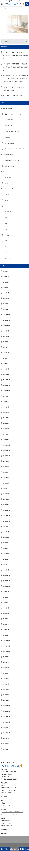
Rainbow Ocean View (9, 154)
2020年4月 (6, 684)
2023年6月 (6, 477)
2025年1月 (6, 374)
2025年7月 (6, 342)
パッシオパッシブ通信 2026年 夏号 (12, 95)
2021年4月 (6, 619)
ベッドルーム (8, 211)
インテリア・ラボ (8, 188)
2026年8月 (6, 271)
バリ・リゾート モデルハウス (9, 814)
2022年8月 (6, 532)
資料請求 (4, 833)
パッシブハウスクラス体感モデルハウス (12, 812)
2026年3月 (6, 298)
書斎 (6, 241)
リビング (7, 217)
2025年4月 (6, 358)
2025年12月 (6, 314)
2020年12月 (6, 640)
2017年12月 (6, 711)
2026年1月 (6, 309)
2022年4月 (6, 553)
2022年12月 (6, 510)
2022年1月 (6, 570)
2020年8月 (6, 662)
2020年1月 (6, 700)
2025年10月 (6, 325)
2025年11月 (6, 320)
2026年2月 (6, 303)
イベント (5, 171)
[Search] (26, 42)
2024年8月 (6, 401)
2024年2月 (6, 434)
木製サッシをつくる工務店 (9, 790)
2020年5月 (6, 678)
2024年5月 (6, 418)
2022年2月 (6, 564)
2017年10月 (6, 722)
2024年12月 (6, 380)
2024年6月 (6, 412)
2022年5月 (6, 548)
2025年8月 (6, 336)
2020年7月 (6, 667)
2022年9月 (6, 526)
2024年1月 (6, 439)
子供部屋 (7, 235)
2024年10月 (6, 390)
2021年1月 (6, 635)
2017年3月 (6, 727)
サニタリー (7, 206)
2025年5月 (6, 352)
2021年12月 (6, 575)
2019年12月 (6, 705)
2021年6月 (6, 608)
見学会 (6, 183)
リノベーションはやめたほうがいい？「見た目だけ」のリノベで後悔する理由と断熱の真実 (15, 55)
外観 (6, 229)
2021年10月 (6, 586)
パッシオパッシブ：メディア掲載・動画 (14, 149)
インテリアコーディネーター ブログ (13, 131)
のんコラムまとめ (9, 120)
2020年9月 (6, 657)
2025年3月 (6, 363)
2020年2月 (6, 695)
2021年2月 (6, 629)
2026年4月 (6, 293)
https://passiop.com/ (10, 779)
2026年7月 (6, 276)
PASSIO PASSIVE (7, 108)
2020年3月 (6, 689)
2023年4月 (6, 488)
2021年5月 (6, 613)
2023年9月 (6, 461)
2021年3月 (6, 624)
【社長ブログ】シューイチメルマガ (13, 114)
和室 (6, 223)
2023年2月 (6, 499)
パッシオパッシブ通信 (10, 143)
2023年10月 (6, 456)
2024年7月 (6, 407)
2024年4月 (6, 423)
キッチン (7, 194)
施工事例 (4, 796)
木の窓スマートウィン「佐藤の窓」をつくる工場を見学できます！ (15, 88)
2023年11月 (6, 450)
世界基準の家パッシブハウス (9, 787)
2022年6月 (6, 542)
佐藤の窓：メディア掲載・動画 (12, 160)
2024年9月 (6, 396)
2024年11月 (6, 385)
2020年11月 (6, 646)
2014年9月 (6, 749)
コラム (6, 200)
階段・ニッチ (8, 258)
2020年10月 (6, 651)
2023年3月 (6, 494)
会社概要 (4, 829)
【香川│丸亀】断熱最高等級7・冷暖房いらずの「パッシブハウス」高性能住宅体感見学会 (15, 67)
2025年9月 (6, 331)
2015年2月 (6, 743)
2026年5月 (6, 287)
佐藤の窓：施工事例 (9, 166)
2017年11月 (6, 716)
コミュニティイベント (10, 177)
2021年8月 (6, 597)
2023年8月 (6, 466)
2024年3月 (6, 428)
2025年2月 (6, 369)
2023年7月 (6, 472)
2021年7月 (6, 602)
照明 (6, 246)
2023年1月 (6, 504)
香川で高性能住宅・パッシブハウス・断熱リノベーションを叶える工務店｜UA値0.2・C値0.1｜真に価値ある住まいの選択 (15, 78)
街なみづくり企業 (6, 792)
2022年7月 (6, 537)
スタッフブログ (8, 137)
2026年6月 (6, 282)
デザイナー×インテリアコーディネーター (12, 785)
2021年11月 (6, 581)
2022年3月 (6, 559)
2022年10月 (6, 521)
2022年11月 (6, 515)
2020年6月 (6, 673)
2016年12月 (6, 733)
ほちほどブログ (8, 125)
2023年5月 (6, 483)
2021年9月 (6, 591)
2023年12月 (6, 445)
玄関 (6, 252)
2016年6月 (6, 738)
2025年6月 (6, 347)
